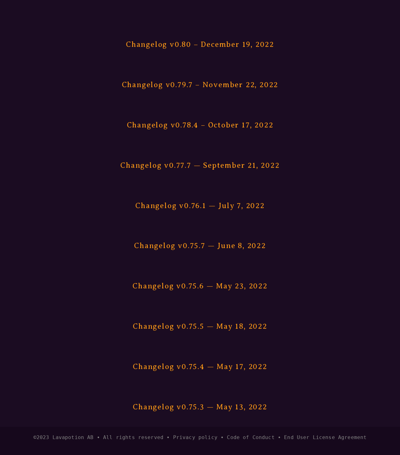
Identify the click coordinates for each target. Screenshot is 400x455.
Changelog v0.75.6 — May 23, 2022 (200, 286)
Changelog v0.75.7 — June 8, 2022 (200, 246)
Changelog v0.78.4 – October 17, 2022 (200, 125)
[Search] (76, 10)
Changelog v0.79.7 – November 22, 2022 (200, 85)
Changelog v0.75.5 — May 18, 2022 (200, 326)
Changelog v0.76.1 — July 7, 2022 (200, 206)
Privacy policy (195, 437)
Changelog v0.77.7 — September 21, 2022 (199, 165)
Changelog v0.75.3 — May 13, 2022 (200, 407)
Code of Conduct (250, 437)
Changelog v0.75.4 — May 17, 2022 (200, 366)
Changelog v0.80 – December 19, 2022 (200, 44)
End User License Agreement (325, 437)
